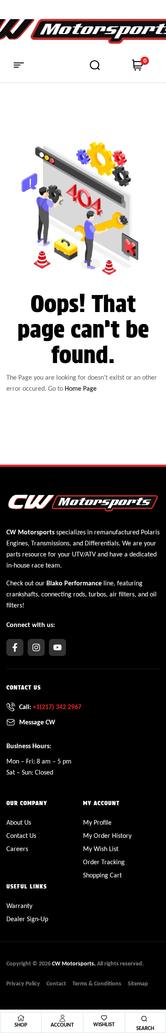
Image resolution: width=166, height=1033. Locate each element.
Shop (20, 1025)
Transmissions (50, 543)
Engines (17, 543)
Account (62, 1025)
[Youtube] (57, 647)
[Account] (62, 1018)
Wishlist (103, 1024)
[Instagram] (36, 647)
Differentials (102, 543)
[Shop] (20, 1018)
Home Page (81, 388)
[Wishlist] (104, 1018)
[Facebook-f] (14, 647)
